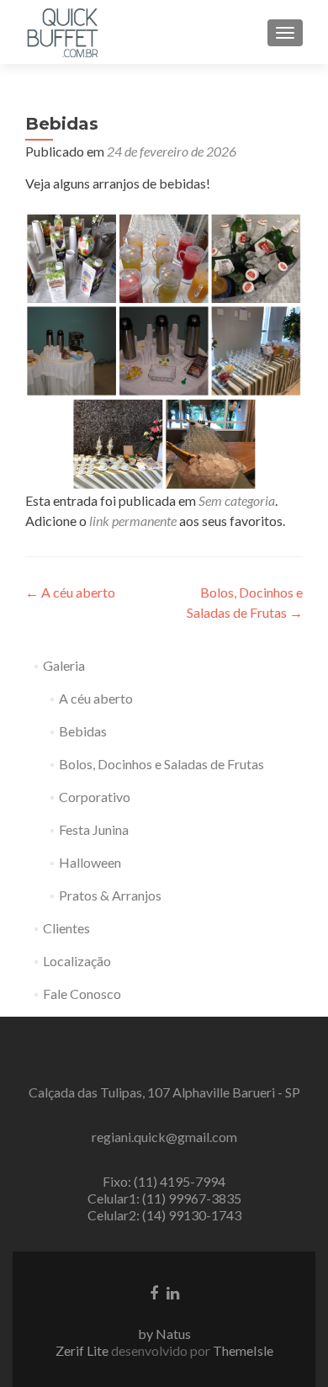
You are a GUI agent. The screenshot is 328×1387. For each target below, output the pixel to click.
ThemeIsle (243, 1350)
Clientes (66, 928)
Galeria (64, 665)
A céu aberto (70, 592)
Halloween (90, 862)
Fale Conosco (82, 994)
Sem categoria (236, 500)
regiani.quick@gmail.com (164, 1137)
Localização (77, 961)
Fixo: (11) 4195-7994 (164, 1181)
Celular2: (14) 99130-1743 (164, 1215)
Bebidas (83, 731)
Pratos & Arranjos (110, 895)
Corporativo (94, 797)
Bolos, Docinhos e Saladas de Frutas (161, 764)
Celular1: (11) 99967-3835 (164, 1198)
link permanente (133, 521)
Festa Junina (94, 829)
